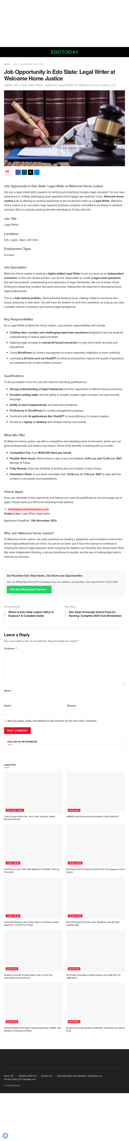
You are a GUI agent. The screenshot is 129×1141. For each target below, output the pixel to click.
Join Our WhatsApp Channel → (29, 589)
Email (8, 705)
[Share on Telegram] (36, 172)
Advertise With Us (27, 1075)
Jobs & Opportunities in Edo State (28, 63)
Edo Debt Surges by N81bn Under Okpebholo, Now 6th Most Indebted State (92, 923)
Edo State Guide (15, 810)
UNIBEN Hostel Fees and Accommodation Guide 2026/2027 (92, 816)
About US (8, 1075)
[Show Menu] (5, 52)
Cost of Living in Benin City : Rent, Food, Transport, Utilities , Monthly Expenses (30, 818)
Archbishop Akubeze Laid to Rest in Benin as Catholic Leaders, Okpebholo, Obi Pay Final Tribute (31, 923)
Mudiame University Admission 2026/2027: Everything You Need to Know (95, 1029)
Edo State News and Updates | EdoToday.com (79, 1075)
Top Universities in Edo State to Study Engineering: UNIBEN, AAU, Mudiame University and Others (33, 1029)
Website (71, 705)
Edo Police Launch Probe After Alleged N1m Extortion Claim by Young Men (31, 870)
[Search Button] (123, 52)
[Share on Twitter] (30, 172)
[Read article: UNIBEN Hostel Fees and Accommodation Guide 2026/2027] (95, 792)
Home (7, 63)
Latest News (13, 863)
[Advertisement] (64, 23)
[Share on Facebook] (18, 172)
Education (74, 810)
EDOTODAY (64, 52)
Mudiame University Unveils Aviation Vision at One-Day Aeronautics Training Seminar (28, 976)
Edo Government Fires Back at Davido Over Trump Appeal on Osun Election (95, 870)
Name (8, 690)
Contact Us (46, 1075)
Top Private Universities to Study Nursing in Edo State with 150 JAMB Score (93, 976)
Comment (10, 648)
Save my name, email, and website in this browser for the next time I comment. (52, 720)
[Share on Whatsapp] (24, 172)
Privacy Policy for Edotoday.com (20, 1079)
